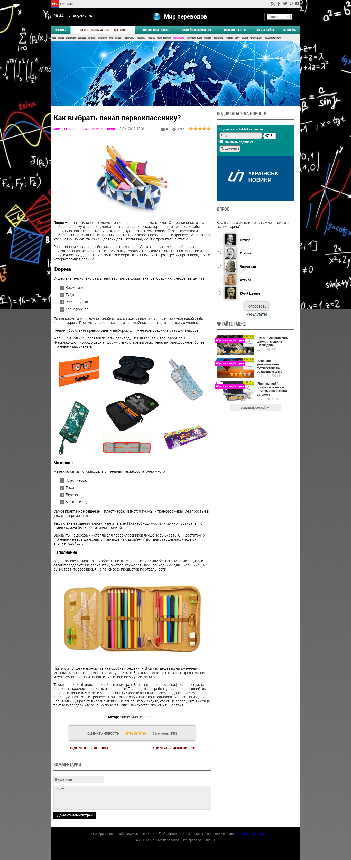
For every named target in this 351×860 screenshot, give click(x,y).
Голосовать (256, 306)
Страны (245, 38)
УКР (62, 3)
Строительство (256, 38)
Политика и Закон (194, 38)
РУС (54, 3)
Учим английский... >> (173, 748)
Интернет (92, 38)
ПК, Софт (118, 38)
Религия (229, 38)
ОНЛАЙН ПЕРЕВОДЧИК (196, 30)
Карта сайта (265, 30)
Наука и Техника (164, 38)
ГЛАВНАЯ (61, 30)
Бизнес (61, 38)
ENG (70, 3)
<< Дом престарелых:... (91, 747)
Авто (54, 38)
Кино (111, 38)
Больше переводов (155, 30)
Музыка (151, 38)
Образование (178, 38)
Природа (207, 38)
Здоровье (82, 38)
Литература (129, 38)
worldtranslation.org (249, 833)
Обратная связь (235, 30)
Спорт (237, 38)
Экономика (71, 38)
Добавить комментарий (75, 815)
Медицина (141, 38)
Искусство (102, 38)
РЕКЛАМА (289, 30)
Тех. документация (273, 38)
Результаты (256, 314)
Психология (218, 38)
